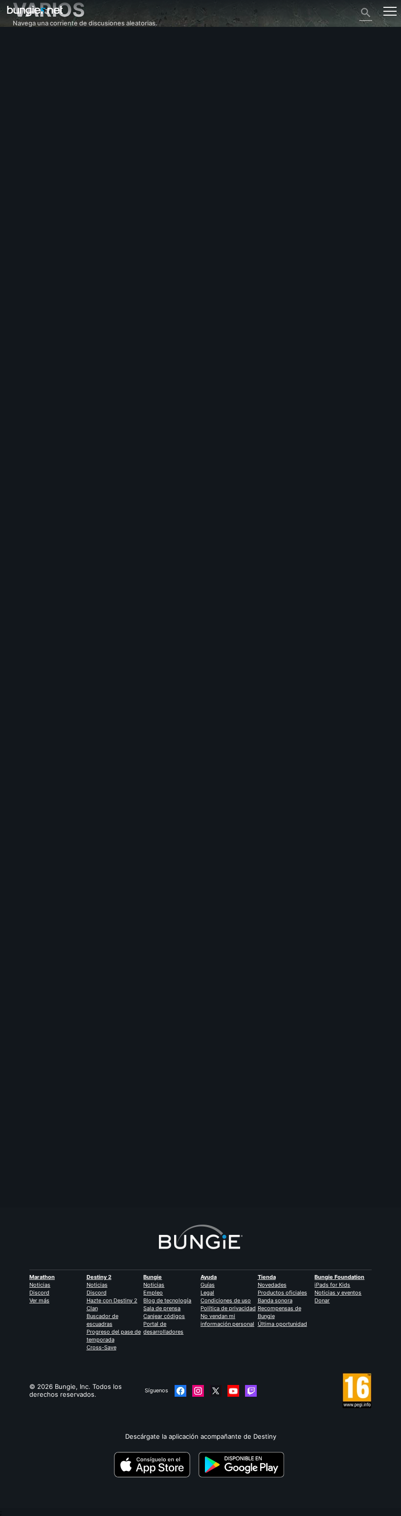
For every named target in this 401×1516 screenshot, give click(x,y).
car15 (21, 664)
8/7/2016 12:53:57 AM (84, 766)
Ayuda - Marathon (45, 216)
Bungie (152, 1277)
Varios (27, 208)
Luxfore (24, 1164)
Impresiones (36, 59)
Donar (322, 1300)
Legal (207, 1292)
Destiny (35, 11)
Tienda (267, 1277)
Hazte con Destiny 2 (112, 1300)
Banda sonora (275, 1300)
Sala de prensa (161, 1308)
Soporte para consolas (52, 169)
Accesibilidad (38, 129)
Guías (207, 1284)
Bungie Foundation (339, 1277)
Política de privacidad (228, 1308)
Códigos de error (44, 98)
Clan (92, 1308)
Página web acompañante (57, 137)
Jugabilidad (35, 83)
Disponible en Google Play (243, 1464)
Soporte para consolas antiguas (66, 176)
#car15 (52, 719)
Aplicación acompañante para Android (75, 153)
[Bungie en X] (216, 1391)
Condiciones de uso (225, 1300)
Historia (30, 75)
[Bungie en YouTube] (233, 1391)
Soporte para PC (43, 161)
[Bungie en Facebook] (180, 1391)
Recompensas (39, 67)
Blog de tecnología (167, 1300)
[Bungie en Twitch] (251, 1391)
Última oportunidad (282, 1323)
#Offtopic (26, 719)
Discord (39, 1292)
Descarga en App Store (155, 1464)
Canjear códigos (164, 1316)
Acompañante (39, 184)
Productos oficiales (282, 1292)
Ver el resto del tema (45, 749)
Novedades (272, 1284)
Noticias (39, 1284)
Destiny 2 (32, 51)
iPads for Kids (332, 1284)
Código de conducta (45, 233)
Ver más (39, 1300)
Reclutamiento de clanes (55, 192)
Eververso (33, 114)
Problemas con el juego (53, 122)
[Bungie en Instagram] (198, 1391)
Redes (27, 106)
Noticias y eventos (337, 1292)
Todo (25, 43)
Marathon (42, 1277)
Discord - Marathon (47, 223)
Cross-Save (101, 1347)
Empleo (153, 1292)
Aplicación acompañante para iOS (68, 145)
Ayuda (27, 90)
